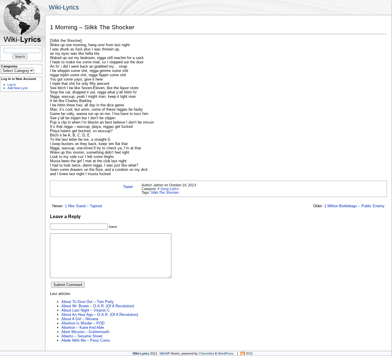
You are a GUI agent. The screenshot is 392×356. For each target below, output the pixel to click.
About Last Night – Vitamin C (85, 310)
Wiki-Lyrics (64, 7)
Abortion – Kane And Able (82, 327)
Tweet (128, 187)
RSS (249, 353)
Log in (11, 84)
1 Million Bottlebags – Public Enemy (354, 206)
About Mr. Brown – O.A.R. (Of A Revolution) (97, 306)
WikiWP (165, 353)
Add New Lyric (17, 88)
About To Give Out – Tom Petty (87, 302)
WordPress (226, 353)
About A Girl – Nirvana (79, 319)
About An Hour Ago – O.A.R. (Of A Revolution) (99, 314)
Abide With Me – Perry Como (85, 340)
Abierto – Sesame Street (81, 336)
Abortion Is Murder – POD (82, 323)
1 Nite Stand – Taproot (83, 206)
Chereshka (206, 353)
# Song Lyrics (168, 189)
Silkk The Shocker (165, 192)
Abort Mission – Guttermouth (85, 332)
